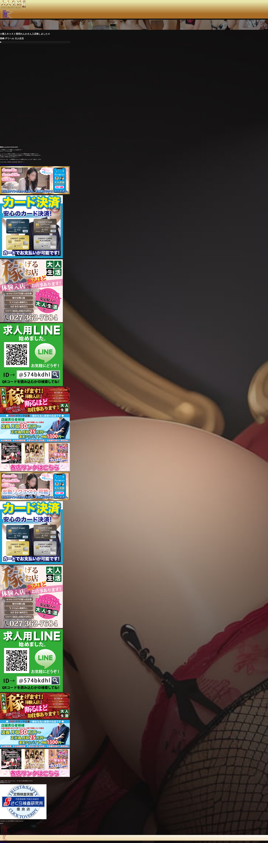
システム (5, 839)
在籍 (4, 836)
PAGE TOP (2, 842)
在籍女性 (5, 830)
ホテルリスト (6, 833)
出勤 (4, 838)
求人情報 (5, 831)
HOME (4, 825)
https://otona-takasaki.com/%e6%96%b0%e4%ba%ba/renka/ (13, 164)
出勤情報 (5, 828)
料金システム (6, 827)
